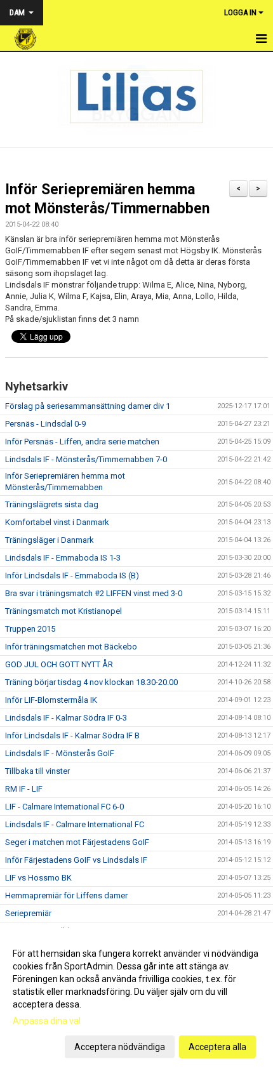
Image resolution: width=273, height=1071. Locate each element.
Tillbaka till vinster (37, 771)
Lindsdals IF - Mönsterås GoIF (59, 753)
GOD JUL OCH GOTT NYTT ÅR (59, 664)
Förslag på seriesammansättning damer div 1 (87, 406)
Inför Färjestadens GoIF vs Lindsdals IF (76, 860)
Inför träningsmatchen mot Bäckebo (71, 646)
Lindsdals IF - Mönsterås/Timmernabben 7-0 (86, 459)
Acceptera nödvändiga (119, 1047)
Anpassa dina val (47, 1021)
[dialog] (136, 999)
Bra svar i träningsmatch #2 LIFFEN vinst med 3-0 (93, 593)
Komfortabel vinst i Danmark (57, 522)
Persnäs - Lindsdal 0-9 (45, 424)
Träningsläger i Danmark (49, 540)
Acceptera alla (217, 1047)
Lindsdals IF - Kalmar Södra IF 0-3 (66, 717)
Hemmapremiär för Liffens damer (66, 895)
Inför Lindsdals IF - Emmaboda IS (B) (72, 575)
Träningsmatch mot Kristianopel (63, 611)
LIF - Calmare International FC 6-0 (64, 806)
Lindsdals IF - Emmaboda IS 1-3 (63, 557)
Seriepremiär (28, 913)
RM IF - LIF (24, 789)
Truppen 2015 (30, 629)
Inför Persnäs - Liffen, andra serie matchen (82, 441)
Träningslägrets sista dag (51, 504)
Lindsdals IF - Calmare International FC (74, 824)
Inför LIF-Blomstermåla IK (51, 700)
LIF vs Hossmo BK (38, 877)
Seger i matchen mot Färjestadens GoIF (77, 842)
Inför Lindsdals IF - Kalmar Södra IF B (72, 735)
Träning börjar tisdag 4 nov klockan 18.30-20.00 (91, 682)
